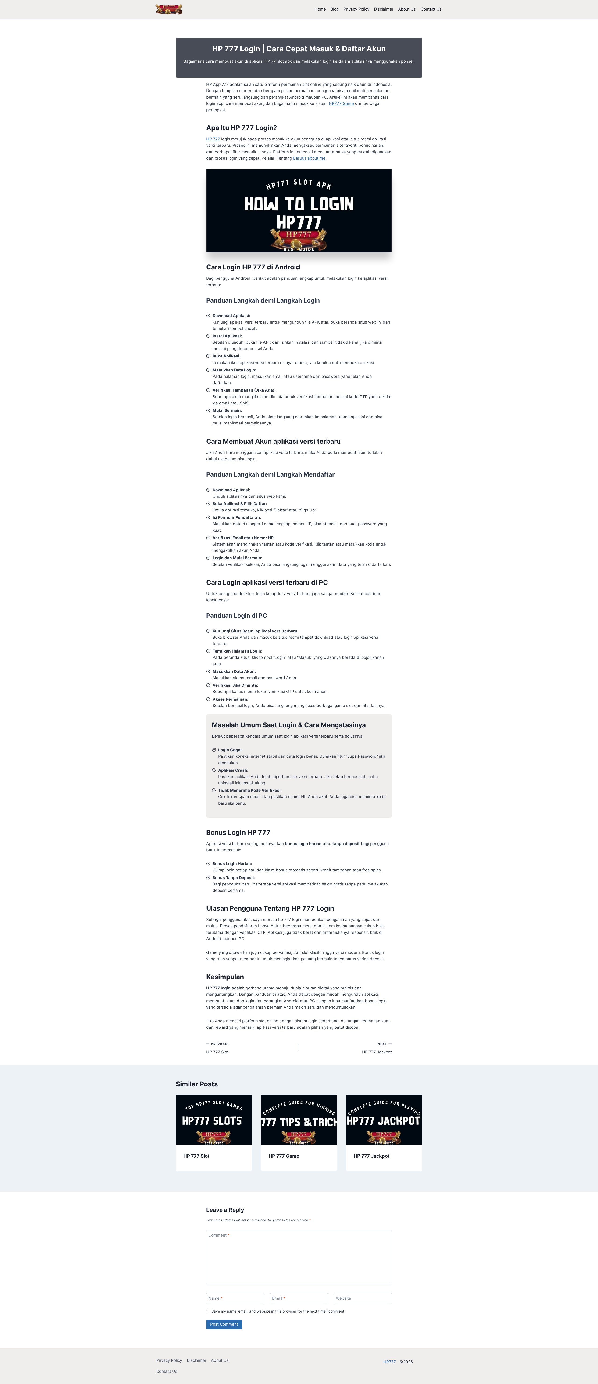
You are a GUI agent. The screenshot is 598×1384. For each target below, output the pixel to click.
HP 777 (213, 139)
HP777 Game (341, 103)
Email (278, 1298)
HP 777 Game (284, 1156)
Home (320, 9)
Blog (335, 9)
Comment (219, 1235)
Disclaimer (383, 9)
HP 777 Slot (217, 1048)
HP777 (391, 1361)
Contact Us (431, 9)
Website (343, 1298)
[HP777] (169, 9)
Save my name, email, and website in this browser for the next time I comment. (278, 1311)
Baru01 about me (309, 158)
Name (215, 1298)
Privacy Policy (356, 9)
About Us (407, 9)
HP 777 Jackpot (377, 1048)
